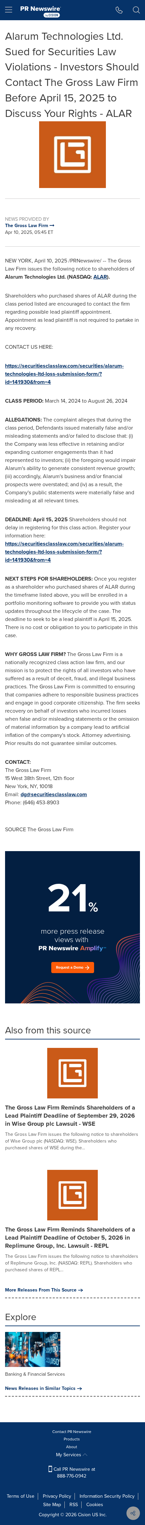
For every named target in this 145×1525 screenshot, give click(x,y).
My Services (69, 1454)
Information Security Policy (107, 1496)
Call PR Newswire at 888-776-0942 (73, 1473)
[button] (72, 154)
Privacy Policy (57, 1496)
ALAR (100, 277)
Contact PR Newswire (71, 1432)
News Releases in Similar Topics (40, 1388)
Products (72, 1439)
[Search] (136, 10)
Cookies (94, 1504)
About (71, 1447)
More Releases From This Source (41, 1290)
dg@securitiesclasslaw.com (54, 794)
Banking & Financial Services (35, 1374)
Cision (84, 1514)
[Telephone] (119, 10)
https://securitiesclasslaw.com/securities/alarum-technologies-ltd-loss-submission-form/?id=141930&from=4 (64, 374)
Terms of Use (20, 1496)
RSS (73, 1504)
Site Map (52, 1504)
